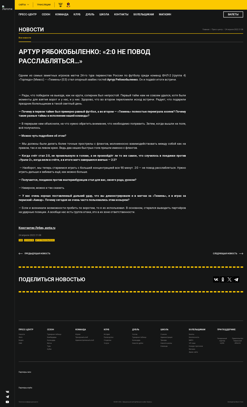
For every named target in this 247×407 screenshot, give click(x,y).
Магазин (165, 14)
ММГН (191, 340)
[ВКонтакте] (216, 279)
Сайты (22, 4)
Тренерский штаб (81, 337)
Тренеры (164, 340)
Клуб (77, 14)
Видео (21, 340)
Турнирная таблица (54, 334)
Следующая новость (225, 253)
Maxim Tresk (239, 402)
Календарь (51, 340)
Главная (206, 29)
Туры (49, 346)
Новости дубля (137, 343)
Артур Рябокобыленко (45, 240)
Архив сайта (193, 352)
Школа (104, 14)
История (107, 334)
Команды (164, 346)
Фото (20, 337)
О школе (164, 334)
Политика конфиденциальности (28, 402)
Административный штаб (84, 340)
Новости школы (166, 343)
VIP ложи (192, 343)
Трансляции (44, 4)
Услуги (106, 343)
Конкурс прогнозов (196, 346)
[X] (229, 279)
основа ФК (29, 240)
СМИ (20, 240)
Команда (61, 14)
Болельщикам (144, 14)
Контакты (121, 14)
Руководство (108, 337)
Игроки (77, 334)
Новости (22, 334)
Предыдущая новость (37, 253)
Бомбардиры (51, 337)
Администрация (166, 337)
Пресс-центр (28, 14)
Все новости (25, 38)
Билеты (233, 14)
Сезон (46, 14)
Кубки (49, 349)
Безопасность (194, 337)
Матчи (49, 343)
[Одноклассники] (223, 279)
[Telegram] (236, 279)
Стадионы (107, 340)
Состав (134, 334)
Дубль (90, 14)
